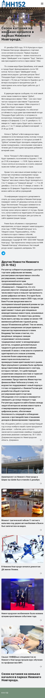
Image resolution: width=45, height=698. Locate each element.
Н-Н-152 (4, 693)
